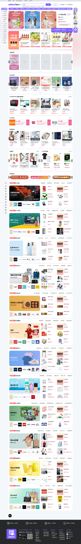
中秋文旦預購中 (45, 293)
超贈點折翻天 (46, 532)
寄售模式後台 (62, 533)
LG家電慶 (62, 210)
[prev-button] (9, 177)
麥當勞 (43, 6)
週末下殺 (49, 8)
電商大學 (61, 532)
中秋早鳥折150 (54, 293)
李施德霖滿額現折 (68, 403)
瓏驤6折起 (41, 458)
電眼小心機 (63, 375)
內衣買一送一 (62, 430)
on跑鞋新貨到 (69, 348)
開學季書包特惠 (50, 403)
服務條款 (37, 537)
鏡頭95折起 (40, 238)
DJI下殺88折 (69, 238)
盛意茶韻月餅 (61, 293)
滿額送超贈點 (48, 320)
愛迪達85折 (46, 348)
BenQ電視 (43, 210)
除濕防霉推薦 (42, 403)
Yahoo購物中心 (14, 4)
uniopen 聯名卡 (63, 8)
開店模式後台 (62, 535)
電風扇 (48, 210)
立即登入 (68, 14)
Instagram (71, 536)
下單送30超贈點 (68, 485)
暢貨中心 (22, 8)
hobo (36, 6)
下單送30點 (47, 485)
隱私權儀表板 (38, 541)
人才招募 (53, 535)
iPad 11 (46, 238)
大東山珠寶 (55, 458)
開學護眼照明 (69, 210)
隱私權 (37, 535)
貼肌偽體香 (69, 375)
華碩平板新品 (56, 183)
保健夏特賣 (41, 320)
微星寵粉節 (49, 183)
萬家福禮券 (69, 458)
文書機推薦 (43, 183)
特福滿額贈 (63, 265)
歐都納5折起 (53, 348)
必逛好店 (44, 8)
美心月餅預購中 (37, 293)
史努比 (39, 6)
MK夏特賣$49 (48, 458)
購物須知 (37, 539)
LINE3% (41, 485)
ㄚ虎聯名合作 (54, 537)
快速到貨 (28, 8)
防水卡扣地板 (56, 265)
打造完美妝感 (49, 375)
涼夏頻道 (38, 8)
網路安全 (37, 533)
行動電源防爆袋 (61, 238)
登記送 (17, 8)
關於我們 (37, 532)
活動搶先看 (56, 375)
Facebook (71, 534)
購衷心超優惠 (46, 533)
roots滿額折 (48, 430)
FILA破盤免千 (61, 348)
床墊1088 (49, 265)
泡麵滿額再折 (60, 485)
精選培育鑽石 (62, 458)
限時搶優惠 (42, 375)
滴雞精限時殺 (55, 320)
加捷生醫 (62, 320)
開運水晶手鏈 (40, 430)
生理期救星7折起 (59, 403)
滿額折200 (70, 265)
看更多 (75, 26)
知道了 (70, 30)
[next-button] (72, 177)
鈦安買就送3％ (42, 265)
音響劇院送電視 (55, 210)
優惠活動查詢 (46, 535)
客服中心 (53, 532)
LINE (70, 538)
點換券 (12, 8)
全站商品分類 (62, 539)
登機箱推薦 (69, 430)
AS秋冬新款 (55, 430)
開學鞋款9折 (39, 348)
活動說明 (70, 96)
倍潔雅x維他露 (34, 403)
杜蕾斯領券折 (69, 320)
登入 (55, 4)
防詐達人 (63, 183)
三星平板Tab (53, 238)
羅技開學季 (69, 183)
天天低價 (33, 8)
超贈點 (69, 8)
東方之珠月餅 (69, 293)
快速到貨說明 (62, 537)
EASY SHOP (33, 6)
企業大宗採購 (54, 533)
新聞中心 (70, 532)
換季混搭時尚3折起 (26, 6)
